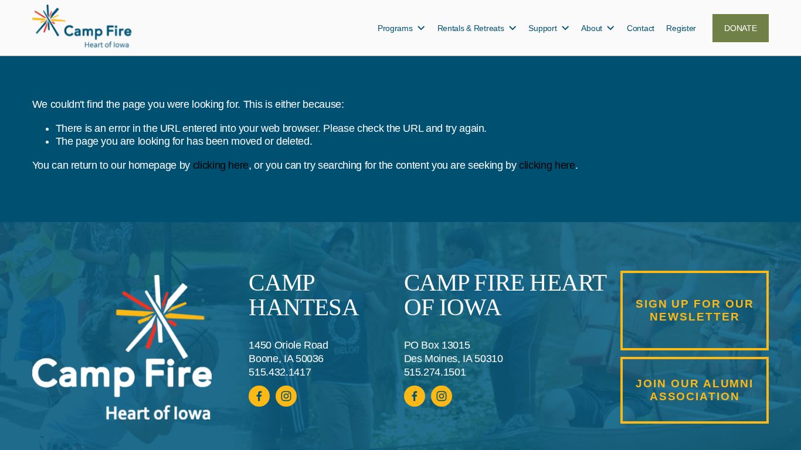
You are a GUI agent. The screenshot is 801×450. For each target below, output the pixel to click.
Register (681, 28)
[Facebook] (414, 396)
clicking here (221, 165)
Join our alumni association (695, 390)
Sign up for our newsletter (695, 310)
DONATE (740, 28)
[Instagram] (441, 396)
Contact (640, 28)
